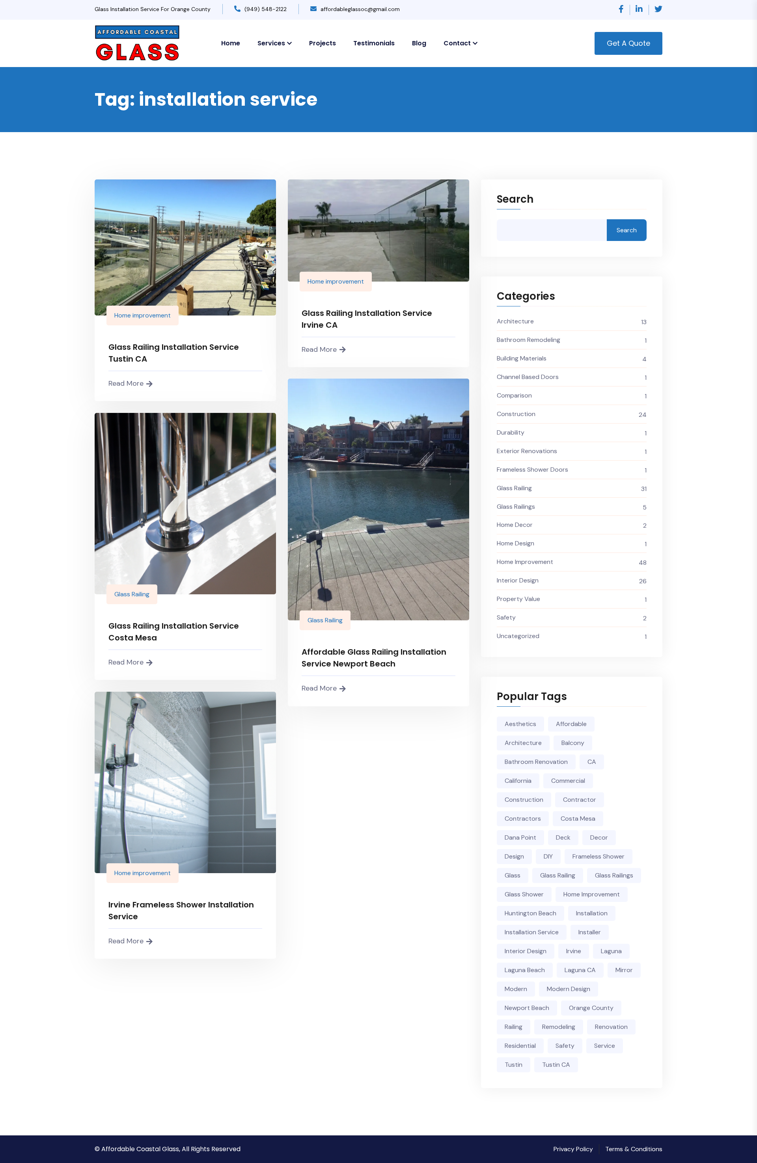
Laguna (611, 951)
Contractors (523, 818)
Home (230, 43)
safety (506, 617)
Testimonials (374, 43)
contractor (579, 799)
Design (514, 856)
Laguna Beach (525, 970)
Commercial (568, 781)
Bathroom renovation (536, 762)
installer (589, 932)
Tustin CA (556, 1064)
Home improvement (142, 315)
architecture (515, 321)
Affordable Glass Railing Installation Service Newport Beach (374, 657)
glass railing (557, 875)
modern (516, 989)
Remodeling (558, 1027)
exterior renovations (527, 451)
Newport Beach (527, 1008)
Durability (510, 432)
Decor (599, 837)
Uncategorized (518, 636)
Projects (322, 43)
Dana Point (520, 837)
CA (591, 762)
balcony (572, 743)
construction (516, 414)
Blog (419, 43)
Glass (512, 875)
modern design (568, 989)
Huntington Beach (530, 913)
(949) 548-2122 (265, 9)
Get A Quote (628, 43)
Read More (126, 383)
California (518, 781)
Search (515, 199)
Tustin (513, 1064)
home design (515, 543)
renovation (611, 1027)
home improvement (591, 894)
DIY (548, 856)
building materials (521, 358)
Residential (520, 1046)
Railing (513, 1027)
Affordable (571, 724)
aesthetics (520, 724)
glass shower (524, 894)
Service (604, 1046)
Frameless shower (598, 856)
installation (592, 913)
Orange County (591, 1008)
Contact (457, 43)
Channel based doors (528, 377)
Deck (563, 837)
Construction (524, 799)
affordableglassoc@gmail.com (360, 9)
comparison (514, 395)
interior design (518, 580)
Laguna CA (580, 970)
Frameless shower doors (532, 469)
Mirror (624, 970)
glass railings (516, 506)
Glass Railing (325, 620)
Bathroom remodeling (528, 340)
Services (271, 43)
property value (518, 599)
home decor (515, 525)
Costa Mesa (578, 818)
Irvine (573, 951)
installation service (532, 932)
